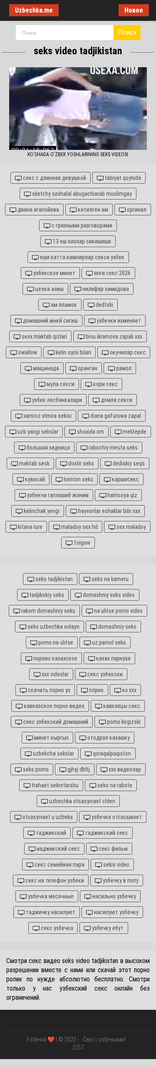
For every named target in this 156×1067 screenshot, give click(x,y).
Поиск (127, 32)
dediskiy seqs (128, 463)
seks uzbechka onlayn (52, 626)
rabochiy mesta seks (112, 447)
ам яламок (63, 304)
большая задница (47, 447)
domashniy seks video (108, 595)
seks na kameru (109, 579)
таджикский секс (106, 832)
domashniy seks (116, 626)
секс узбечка (56, 928)
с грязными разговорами (81, 225)
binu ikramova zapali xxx (113, 336)
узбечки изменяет (118, 320)
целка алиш (49, 289)
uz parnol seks (108, 642)
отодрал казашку (108, 737)
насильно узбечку (113, 896)
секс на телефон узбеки (54, 880)
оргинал (136, 209)
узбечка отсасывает (116, 817)
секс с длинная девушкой (54, 177)
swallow (27, 352)
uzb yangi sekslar (37, 431)
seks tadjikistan (53, 579)
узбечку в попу (120, 880)
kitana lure (29, 526)
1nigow (81, 542)
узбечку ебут (107, 928)
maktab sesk (34, 463)
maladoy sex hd (79, 526)
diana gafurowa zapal (115, 415)
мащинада (45, 368)
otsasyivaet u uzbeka (47, 817)
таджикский (50, 832)
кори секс (105, 384)
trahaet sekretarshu (54, 785)
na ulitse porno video (118, 610)
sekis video (115, 864)
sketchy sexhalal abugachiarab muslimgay (81, 193)
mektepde (133, 431)
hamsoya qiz (121, 495)
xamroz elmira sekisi (47, 415)
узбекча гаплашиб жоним (57, 495)
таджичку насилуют (50, 912)
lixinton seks (77, 479)
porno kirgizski (123, 721)
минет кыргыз (51, 737)
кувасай (34, 479)
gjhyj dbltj (78, 769)
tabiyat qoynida (122, 177)
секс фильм (112, 848)
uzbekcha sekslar (53, 753)
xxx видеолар (124, 769)
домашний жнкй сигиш (50, 320)
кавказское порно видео (53, 706)
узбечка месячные (50, 896)
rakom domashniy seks (47, 610)
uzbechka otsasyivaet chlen (81, 801)
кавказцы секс (121, 706)
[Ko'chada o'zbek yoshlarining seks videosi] (77, 108)
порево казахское (54, 658)
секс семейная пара (58, 864)
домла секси (115, 400)
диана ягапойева (37, 209)
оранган (87, 368)
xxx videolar (54, 674)
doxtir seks (80, 463)
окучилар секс (127, 352)
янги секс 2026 (112, 273)
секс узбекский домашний (55, 721)
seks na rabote (114, 785)
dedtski (103, 304)
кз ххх (128, 690)
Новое (133, 10)
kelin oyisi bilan (72, 352)
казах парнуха (113, 658)
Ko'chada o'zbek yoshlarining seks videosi (77, 154)
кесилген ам (92, 209)
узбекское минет (53, 273)
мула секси (59, 384)
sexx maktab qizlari (43, 336)
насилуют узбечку (116, 912)
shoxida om (90, 431)
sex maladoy (130, 526)
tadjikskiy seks (46, 595)
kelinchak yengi (40, 511)
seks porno (35, 769)
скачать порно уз (48, 690)
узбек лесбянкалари (56, 400)
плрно (96, 690)
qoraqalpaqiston (111, 753)
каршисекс (125, 479)
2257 (78, 1047)
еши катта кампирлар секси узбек (81, 257)
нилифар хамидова (105, 289)
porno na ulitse (55, 642)
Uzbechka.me (34, 10)
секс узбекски (104, 674)
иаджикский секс (57, 848)
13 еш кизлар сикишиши (81, 241)
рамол (123, 368)
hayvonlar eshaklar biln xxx (108, 511)
